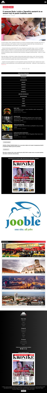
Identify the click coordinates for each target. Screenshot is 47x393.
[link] (20, 349)
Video (23, 336)
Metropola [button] (23, 91)
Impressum (24, 324)
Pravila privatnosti (23, 342)
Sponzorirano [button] (23, 96)
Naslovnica (24, 320)
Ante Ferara (13, 15)
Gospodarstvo (23, 330)
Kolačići (23, 344)
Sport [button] (23, 98)
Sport (23, 333)
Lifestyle (23, 335)
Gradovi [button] (23, 82)
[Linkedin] (26, 68)
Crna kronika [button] (23, 75)
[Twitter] (24, 68)
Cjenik (23, 325)
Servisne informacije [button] (23, 94)
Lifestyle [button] (23, 89)
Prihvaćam (23, 390)
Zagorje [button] (23, 105)
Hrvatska (6, 7)
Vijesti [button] (23, 103)
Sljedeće (5, 149)
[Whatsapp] (28, 68)
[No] (45, 389)
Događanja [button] (23, 77)
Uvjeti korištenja (23, 341)
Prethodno (7, 142)
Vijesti (11, 7)
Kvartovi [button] (23, 87)
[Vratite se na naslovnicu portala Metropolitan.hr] (3, 2)
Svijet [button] (23, 101)
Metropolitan (24, 112)
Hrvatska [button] (23, 84)
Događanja (24, 331)
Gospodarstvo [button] (23, 80)
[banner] (7, 111)
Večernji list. (3, 64)
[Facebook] (23, 68)
